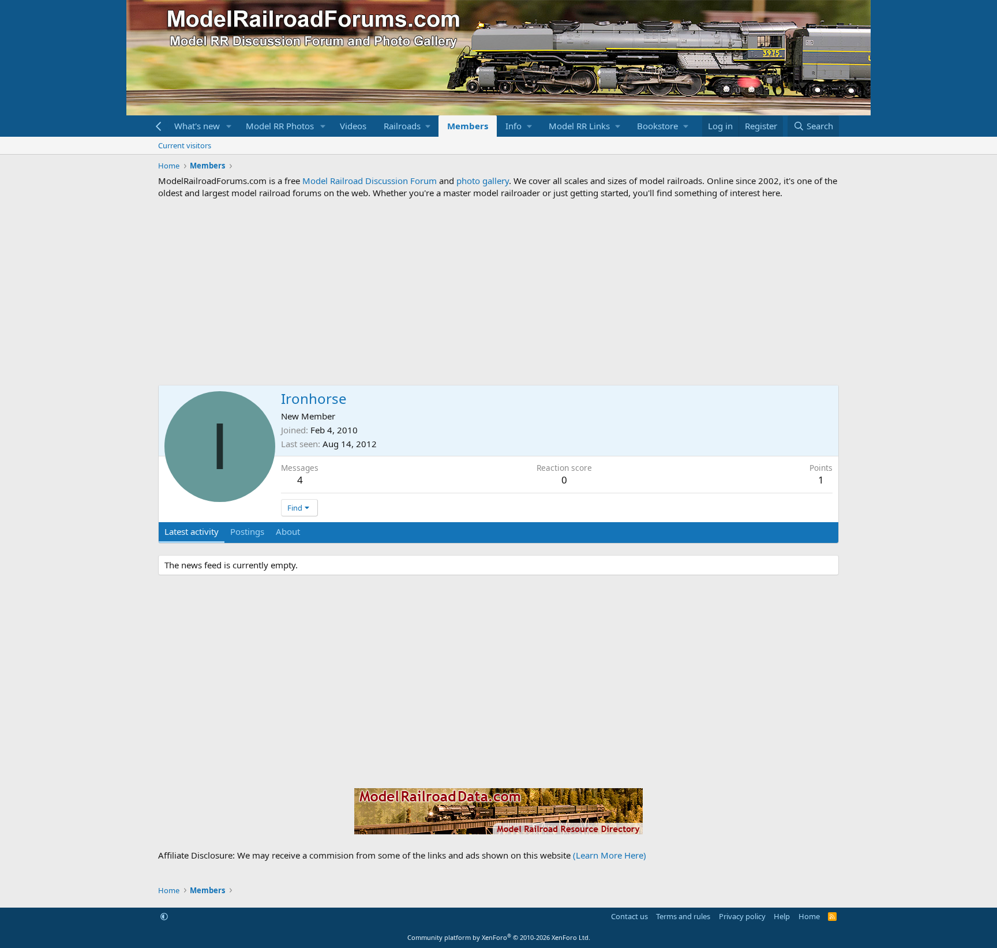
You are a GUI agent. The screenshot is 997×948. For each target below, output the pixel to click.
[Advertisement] (498, 292)
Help (782, 916)
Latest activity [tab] (191, 531)
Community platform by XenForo (498, 937)
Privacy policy (742, 916)
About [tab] (288, 531)
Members (467, 126)
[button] (229, 126)
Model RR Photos (280, 126)
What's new (197, 126)
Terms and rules (683, 916)
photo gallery (482, 180)
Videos (353, 126)
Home (809, 916)
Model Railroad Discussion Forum (369, 180)
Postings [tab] (247, 531)
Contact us (629, 916)
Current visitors (184, 145)
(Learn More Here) (609, 855)
